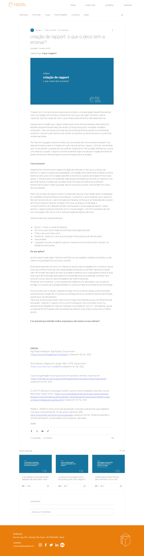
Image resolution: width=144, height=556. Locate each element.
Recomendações (61, 15)
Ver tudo (122, 450)
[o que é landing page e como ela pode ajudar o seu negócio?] (72, 464)
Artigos (47, 15)
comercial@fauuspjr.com (23, 546)
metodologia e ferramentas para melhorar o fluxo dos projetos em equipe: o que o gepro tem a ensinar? (107, 478)
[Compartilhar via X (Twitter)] (37, 431)
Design (86, 15)
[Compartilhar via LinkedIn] (42, 431)
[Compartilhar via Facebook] (31, 431)
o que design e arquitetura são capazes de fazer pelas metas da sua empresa (35, 478)
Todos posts (23, 15)
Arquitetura (75, 15)
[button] (122, 15)
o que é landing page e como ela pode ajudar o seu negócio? (72, 478)
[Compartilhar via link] (48, 431)
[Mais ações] (112, 30)
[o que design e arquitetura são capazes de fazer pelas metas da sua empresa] (35, 464)
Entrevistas (36, 15)
